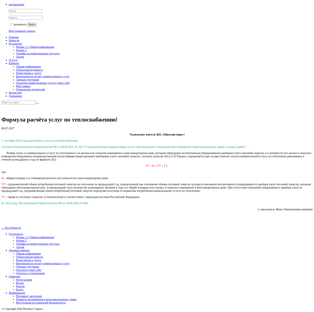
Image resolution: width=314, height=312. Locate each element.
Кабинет (14, 63)
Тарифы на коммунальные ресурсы (38, 53)
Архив (20, 56)
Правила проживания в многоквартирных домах (46, 299)
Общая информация (28, 66)
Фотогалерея (24, 279)
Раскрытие (15, 43)
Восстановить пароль (22, 31)
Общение (14, 276)
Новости (14, 40)
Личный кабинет (19, 250)
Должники (15, 96)
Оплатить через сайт (28, 270)
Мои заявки (23, 86)
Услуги (13, 60)
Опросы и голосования (30, 273)
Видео (20, 283)
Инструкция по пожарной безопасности (41, 302)
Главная (14, 37)
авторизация (16, 4)
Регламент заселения (29, 296)
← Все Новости (11, 227)
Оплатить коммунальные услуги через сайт (43, 82)
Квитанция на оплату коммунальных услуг (43, 76)
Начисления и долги (28, 73)
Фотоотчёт (15, 92)
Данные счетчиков (27, 79)
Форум (20, 286)
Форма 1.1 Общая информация (35, 46)
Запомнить (19, 24)
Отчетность (16, 234)
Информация (17, 292)
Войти (32, 24)
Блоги (19, 289)
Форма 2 (21, 50)
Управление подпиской (30, 89)
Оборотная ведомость (29, 69)
